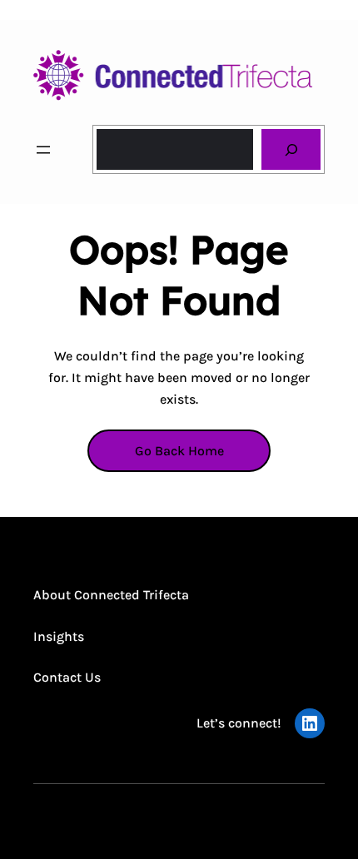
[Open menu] (43, 150)
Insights (58, 636)
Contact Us (67, 677)
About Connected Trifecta (111, 595)
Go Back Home (179, 451)
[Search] (291, 149)
